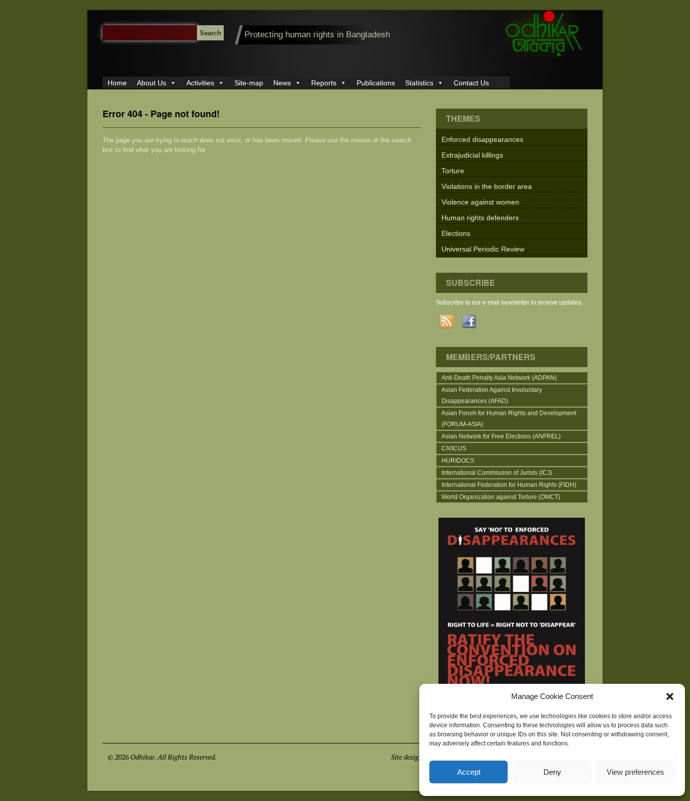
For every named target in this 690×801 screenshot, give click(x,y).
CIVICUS (453, 448)
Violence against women (480, 202)
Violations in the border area (486, 186)
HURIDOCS (457, 460)
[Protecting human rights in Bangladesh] (544, 56)
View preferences (635, 772)
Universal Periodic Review (482, 249)
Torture (452, 171)
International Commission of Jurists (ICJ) (496, 472)
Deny (552, 772)
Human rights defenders (480, 218)
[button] (670, 696)
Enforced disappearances (482, 139)
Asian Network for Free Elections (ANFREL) (501, 436)
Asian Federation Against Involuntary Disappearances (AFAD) (491, 395)
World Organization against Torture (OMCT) (500, 496)
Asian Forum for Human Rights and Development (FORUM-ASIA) (508, 419)
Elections (455, 233)
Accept (468, 772)
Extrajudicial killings (472, 155)
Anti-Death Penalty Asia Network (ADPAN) (499, 377)
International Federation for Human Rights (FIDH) (508, 484)
